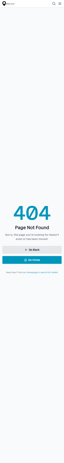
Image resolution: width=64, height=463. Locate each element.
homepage (32, 272)
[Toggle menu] (60, 3)
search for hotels (49, 272)
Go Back (34, 249)
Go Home (34, 260)
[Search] (54, 3)
